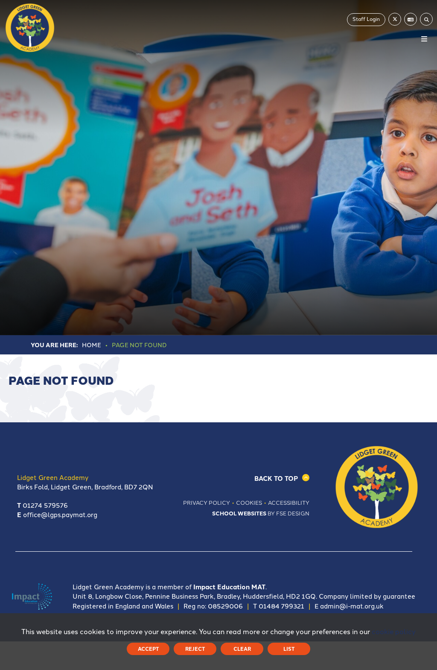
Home (91, 344)
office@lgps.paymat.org (60, 514)
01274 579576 (45, 504)
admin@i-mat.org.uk (352, 605)
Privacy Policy (206, 502)
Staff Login (366, 18)
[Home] (29, 27)
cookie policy (394, 631)
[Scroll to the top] (241, 478)
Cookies (249, 502)
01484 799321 (281, 605)
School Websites (239, 513)
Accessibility (288, 502)
